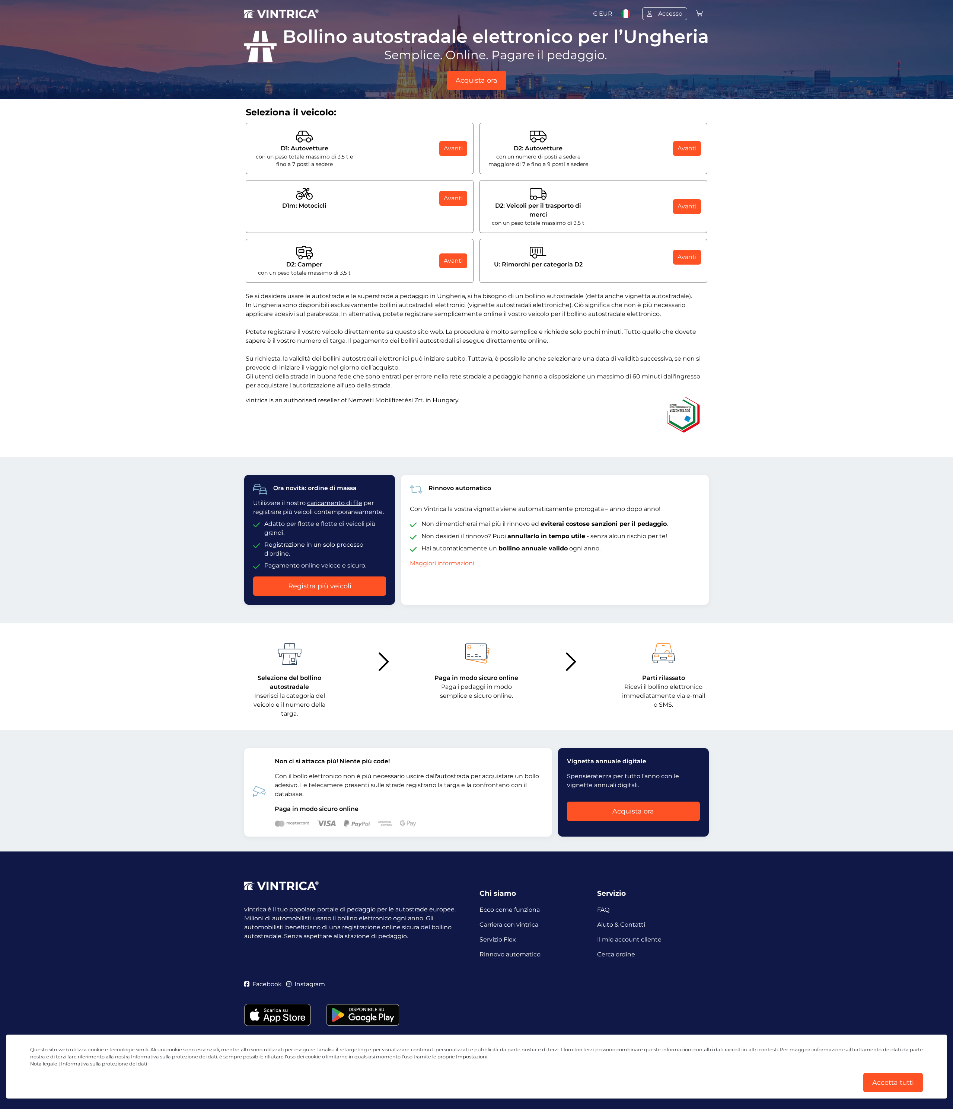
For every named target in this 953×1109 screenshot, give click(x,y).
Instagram (309, 984)
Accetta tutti (893, 1082)
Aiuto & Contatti (621, 924)
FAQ (603, 909)
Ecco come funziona (509, 909)
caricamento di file (334, 502)
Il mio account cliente (629, 939)
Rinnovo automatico (510, 954)
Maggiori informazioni (442, 563)
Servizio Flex (497, 939)
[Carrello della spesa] (699, 13)
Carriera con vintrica (508, 924)
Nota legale (43, 1064)
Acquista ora (476, 80)
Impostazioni (471, 1057)
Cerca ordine (616, 954)
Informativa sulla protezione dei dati (174, 1057)
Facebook (267, 984)
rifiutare (274, 1057)
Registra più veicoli (319, 586)
